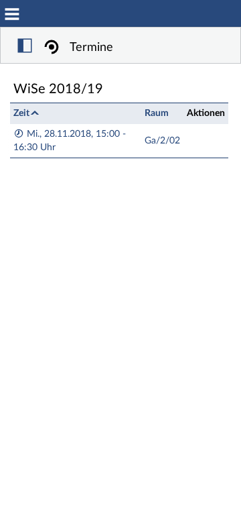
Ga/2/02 (162, 141)
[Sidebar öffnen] (25, 47)
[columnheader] (75, 113)
